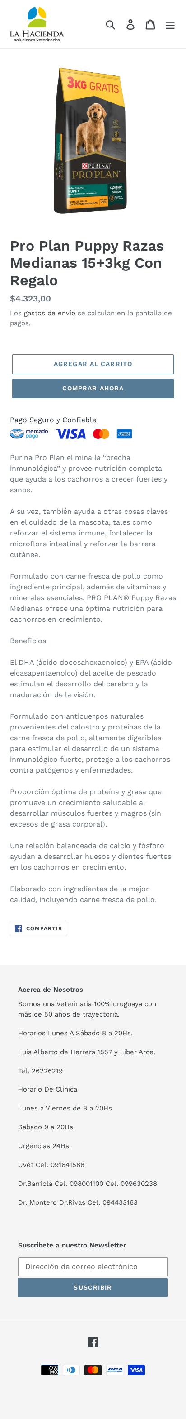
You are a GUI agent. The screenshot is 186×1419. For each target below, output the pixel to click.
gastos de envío (49, 313)
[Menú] (170, 24)
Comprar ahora (93, 388)
